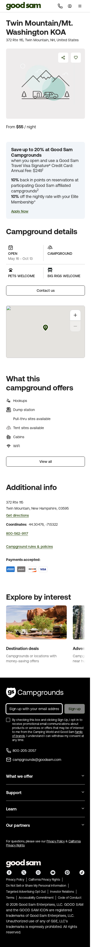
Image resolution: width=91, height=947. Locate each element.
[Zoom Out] (75, 326)
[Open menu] (80, 6)
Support (13, 792)
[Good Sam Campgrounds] (34, 693)
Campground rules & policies (29, 547)
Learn (11, 809)
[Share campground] (63, 58)
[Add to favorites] (76, 58)
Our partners (18, 825)
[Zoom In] (75, 315)
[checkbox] (8, 720)
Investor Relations (62, 891)
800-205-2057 (24, 751)
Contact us (46, 291)
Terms (10, 897)
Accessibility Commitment (36, 897)
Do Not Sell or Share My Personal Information (36, 885)
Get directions (17, 515)
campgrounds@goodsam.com (37, 760)
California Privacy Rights (44, 879)
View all (45, 462)
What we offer (19, 776)
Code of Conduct (69, 897)
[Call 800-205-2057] (60, 6)
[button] (19, 211)
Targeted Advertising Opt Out (26, 891)
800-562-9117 (17, 533)
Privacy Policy (56, 841)
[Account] (70, 6)
